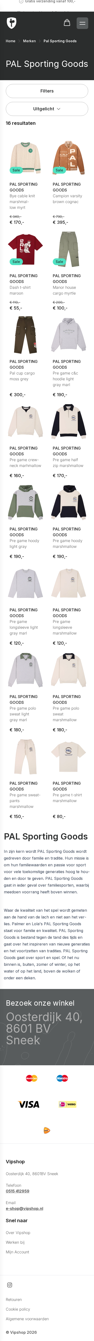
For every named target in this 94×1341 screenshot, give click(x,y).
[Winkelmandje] (67, 23)
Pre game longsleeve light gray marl (24, 627)
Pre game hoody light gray (24, 543)
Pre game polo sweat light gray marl (23, 714)
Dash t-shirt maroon (20, 290)
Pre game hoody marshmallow (67, 543)
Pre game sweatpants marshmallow (25, 800)
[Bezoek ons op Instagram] (9, 1285)
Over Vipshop (18, 1232)
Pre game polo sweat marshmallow (66, 714)
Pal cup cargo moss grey (22, 376)
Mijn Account (17, 1251)
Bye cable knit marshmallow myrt (22, 201)
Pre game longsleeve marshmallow (65, 627)
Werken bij (15, 1242)
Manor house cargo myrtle (64, 290)
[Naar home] (11, 23)
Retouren (14, 1299)
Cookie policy (18, 1309)
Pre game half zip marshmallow (68, 462)
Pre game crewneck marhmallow (25, 462)
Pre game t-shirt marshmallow (67, 797)
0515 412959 (17, 1191)
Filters (47, 90)
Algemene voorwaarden (27, 1318)
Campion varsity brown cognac (67, 198)
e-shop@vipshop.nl (24, 1208)
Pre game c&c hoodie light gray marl (65, 379)
